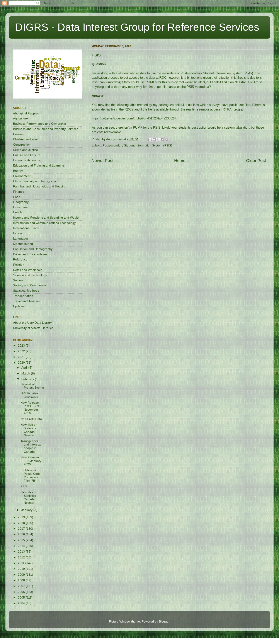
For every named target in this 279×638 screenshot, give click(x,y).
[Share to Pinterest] (166, 139)
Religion (18, 264)
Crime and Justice (25, 149)
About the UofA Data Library (32, 322)
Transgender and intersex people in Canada (30, 446)
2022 (22, 351)
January (27, 510)
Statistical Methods (26, 290)
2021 (22, 357)
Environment (22, 176)
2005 (22, 597)
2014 (22, 546)
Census (18, 134)
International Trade (26, 228)
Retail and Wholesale (27, 270)
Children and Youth (26, 139)
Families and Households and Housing (39, 186)
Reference (20, 259)
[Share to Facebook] (162, 139)
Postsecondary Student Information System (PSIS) (137, 145)
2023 (22, 345)
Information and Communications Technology (44, 223)
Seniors (18, 280)
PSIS (23, 486)
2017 (22, 528)
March (26, 373)
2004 (22, 603)
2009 (22, 574)
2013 (22, 551)
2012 (22, 557)
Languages (21, 238)
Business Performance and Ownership (39, 123)
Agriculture (20, 118)
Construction (22, 144)
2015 (22, 540)
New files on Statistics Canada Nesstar (28, 430)
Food (16, 197)
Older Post (256, 160)
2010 (22, 568)
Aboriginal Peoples (26, 113)
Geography (21, 202)
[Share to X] (158, 139)
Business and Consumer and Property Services (45, 129)
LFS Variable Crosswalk (29, 395)
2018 (22, 523)
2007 (22, 586)
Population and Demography (33, 249)
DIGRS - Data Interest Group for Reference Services (137, 27)
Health (17, 212)
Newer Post (102, 160)
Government (21, 207)
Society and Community (29, 285)
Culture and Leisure (26, 155)
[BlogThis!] (154, 139)
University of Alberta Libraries (33, 328)
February (28, 379)
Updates (19, 306)
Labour (18, 233)
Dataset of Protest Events (32, 386)
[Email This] (150, 139)
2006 (22, 592)
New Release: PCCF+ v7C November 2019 (30, 408)
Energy (18, 170)
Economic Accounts (26, 160)
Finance (18, 191)
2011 (21, 563)
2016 (22, 534)
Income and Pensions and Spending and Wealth (46, 217)
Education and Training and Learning (38, 165)
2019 (22, 517)
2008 (22, 580)
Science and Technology (30, 275)
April (24, 367)
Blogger (164, 621)
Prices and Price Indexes (30, 254)
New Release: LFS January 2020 (30, 461)
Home (179, 160)
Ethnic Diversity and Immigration (35, 181)
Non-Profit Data (31, 419)
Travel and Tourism (26, 301)
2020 (22, 362)
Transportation (23, 296)
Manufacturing (23, 243)
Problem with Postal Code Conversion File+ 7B (30, 476)
